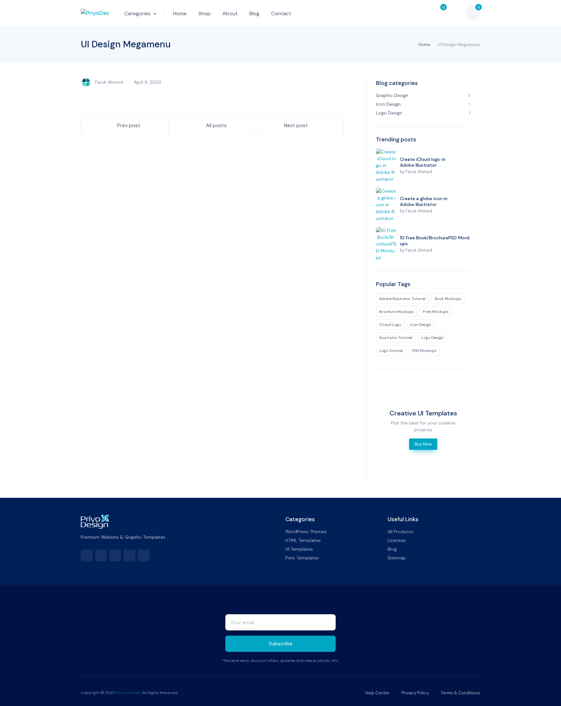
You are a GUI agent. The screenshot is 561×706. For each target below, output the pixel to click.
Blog (254, 13)
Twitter (101, 555)
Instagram (144, 555)
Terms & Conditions (460, 693)
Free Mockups (436, 311)
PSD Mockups (424, 350)
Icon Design (420, 324)
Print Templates (302, 558)
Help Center (377, 693)
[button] (422, 13)
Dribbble (115, 555)
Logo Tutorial (391, 350)
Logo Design (432, 337)
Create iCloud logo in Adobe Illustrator (422, 162)
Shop (204, 13)
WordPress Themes (306, 531)
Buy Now (423, 444)
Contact (281, 13)
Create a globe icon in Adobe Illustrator (423, 201)
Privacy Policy (415, 693)
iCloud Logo (390, 324)
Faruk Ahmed (108, 82)
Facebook (87, 555)
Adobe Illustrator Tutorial (402, 298)
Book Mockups (448, 298)
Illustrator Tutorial (395, 337)
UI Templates (299, 549)
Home (180, 13)
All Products (400, 531)
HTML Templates (303, 540)
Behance (129, 555)
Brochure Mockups (396, 311)
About (230, 13)
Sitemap (397, 558)
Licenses (397, 540)
